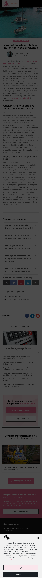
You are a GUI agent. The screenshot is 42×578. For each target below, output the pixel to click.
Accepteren (21, 568)
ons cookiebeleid (9, 560)
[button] (37, 538)
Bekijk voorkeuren (21, 574)
